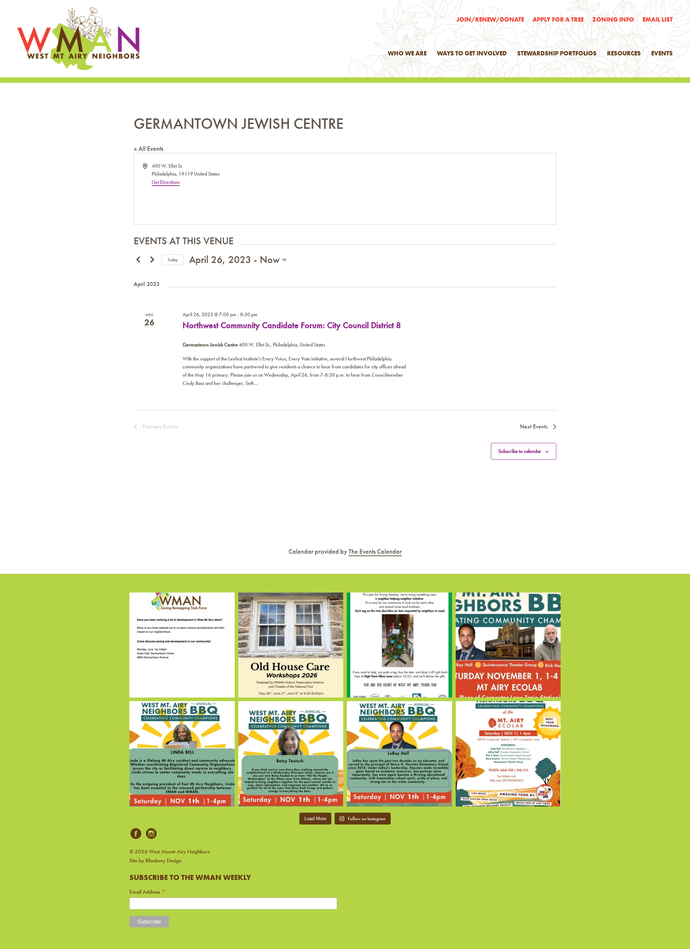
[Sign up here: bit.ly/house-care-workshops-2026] (291, 645)
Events (662, 53)
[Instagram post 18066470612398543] (182, 645)
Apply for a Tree (558, 19)
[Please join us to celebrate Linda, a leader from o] (182, 754)
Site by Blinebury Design (155, 860)
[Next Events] (152, 259)
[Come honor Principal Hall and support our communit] (399, 754)
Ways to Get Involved (472, 53)
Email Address (147, 891)
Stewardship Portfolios (557, 53)
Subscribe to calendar (519, 451)
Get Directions (166, 182)
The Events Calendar (375, 551)
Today (172, 260)
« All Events (148, 148)
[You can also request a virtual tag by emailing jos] (399, 645)
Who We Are (407, 53)
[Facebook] (135, 834)
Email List (658, 19)
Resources (624, 53)
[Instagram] (151, 834)
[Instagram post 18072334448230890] (508, 754)
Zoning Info (613, 19)
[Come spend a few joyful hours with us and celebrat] (508, 645)
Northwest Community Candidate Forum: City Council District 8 (292, 325)
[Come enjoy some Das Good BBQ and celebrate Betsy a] (291, 754)
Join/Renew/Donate (490, 19)
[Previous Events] (138, 259)
